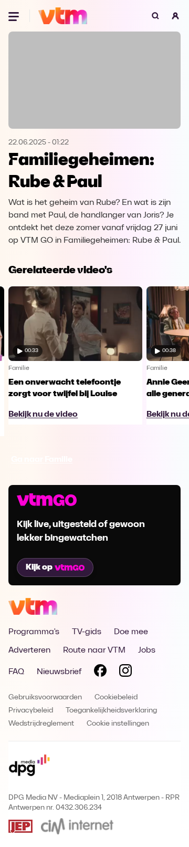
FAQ (16, 672)
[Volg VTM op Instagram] (125, 672)
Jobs (146, 650)
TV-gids (86, 632)
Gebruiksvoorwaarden (45, 697)
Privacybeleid (30, 711)
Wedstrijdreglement (41, 724)
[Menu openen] (14, 15)
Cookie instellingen (118, 724)
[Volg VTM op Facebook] (100, 672)
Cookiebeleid (116, 697)
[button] (175, 16)
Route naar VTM (94, 650)
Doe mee (131, 632)
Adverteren (29, 650)
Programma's (33, 632)
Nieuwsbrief (59, 672)
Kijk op (39, 567)
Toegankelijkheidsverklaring (111, 711)
